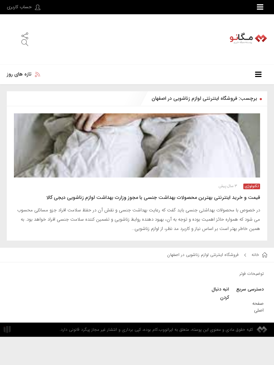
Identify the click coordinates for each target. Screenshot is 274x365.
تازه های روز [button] (19, 74)
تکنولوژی (252, 186)
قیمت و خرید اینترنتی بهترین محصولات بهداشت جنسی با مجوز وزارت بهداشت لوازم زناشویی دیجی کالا (153, 197)
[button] (24, 35)
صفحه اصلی (258, 307)
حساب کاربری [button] (20, 7)
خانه (256, 254)
